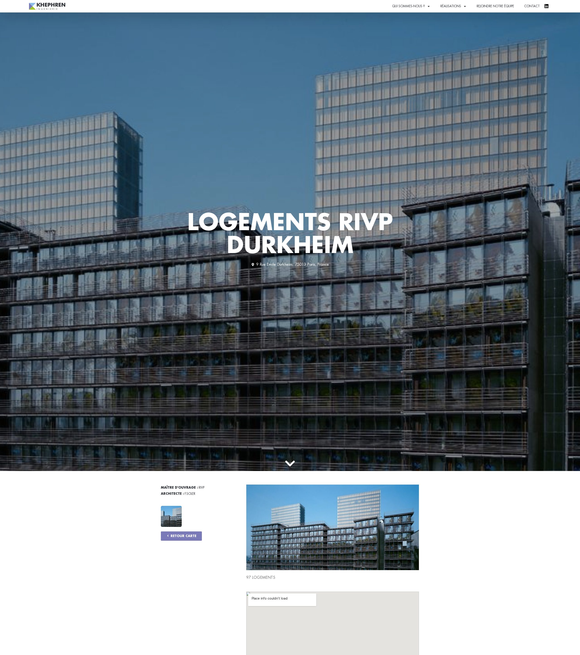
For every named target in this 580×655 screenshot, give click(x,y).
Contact (532, 6)
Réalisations (450, 6)
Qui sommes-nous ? (408, 6)
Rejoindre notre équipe (495, 6)
